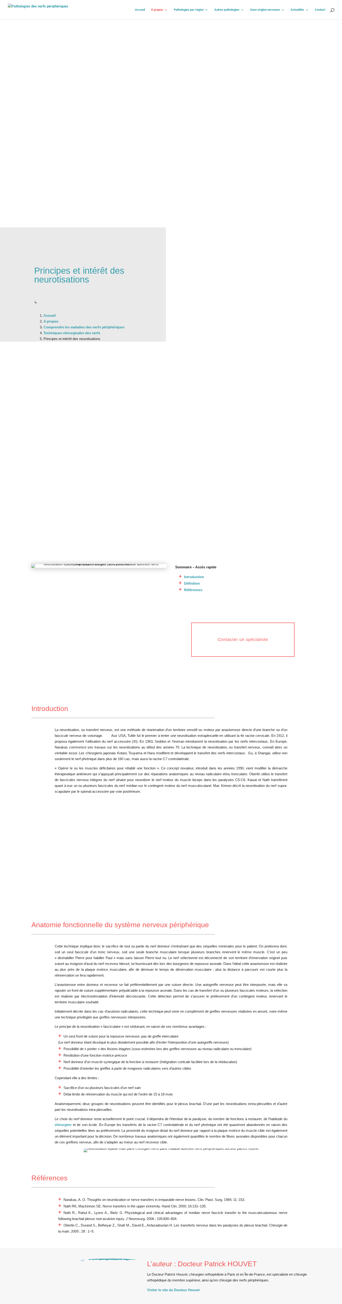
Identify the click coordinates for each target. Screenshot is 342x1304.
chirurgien (63, 1125)
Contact (320, 9)
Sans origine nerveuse (265, 9)
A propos (157, 9)
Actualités (297, 9)
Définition (192, 583)
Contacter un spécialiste (243, 639)
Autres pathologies (226, 9)
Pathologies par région (189, 9)
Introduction (194, 577)
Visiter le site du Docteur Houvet (173, 1290)
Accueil (140, 9)
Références (193, 590)
